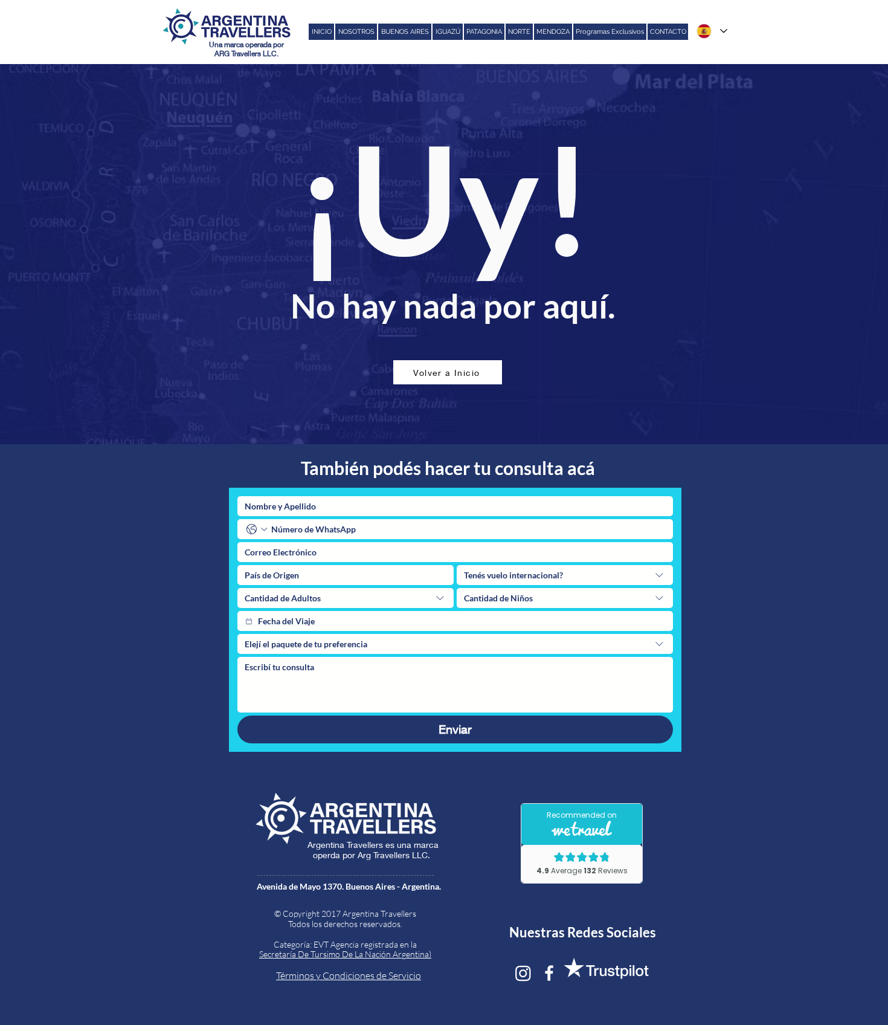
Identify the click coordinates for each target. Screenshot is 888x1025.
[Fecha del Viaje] (249, 621)
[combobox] (565, 575)
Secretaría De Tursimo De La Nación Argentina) (345, 954)
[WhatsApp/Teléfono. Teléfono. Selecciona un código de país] (257, 529)
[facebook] (549, 973)
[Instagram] (523, 973)
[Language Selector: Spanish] (711, 31)
